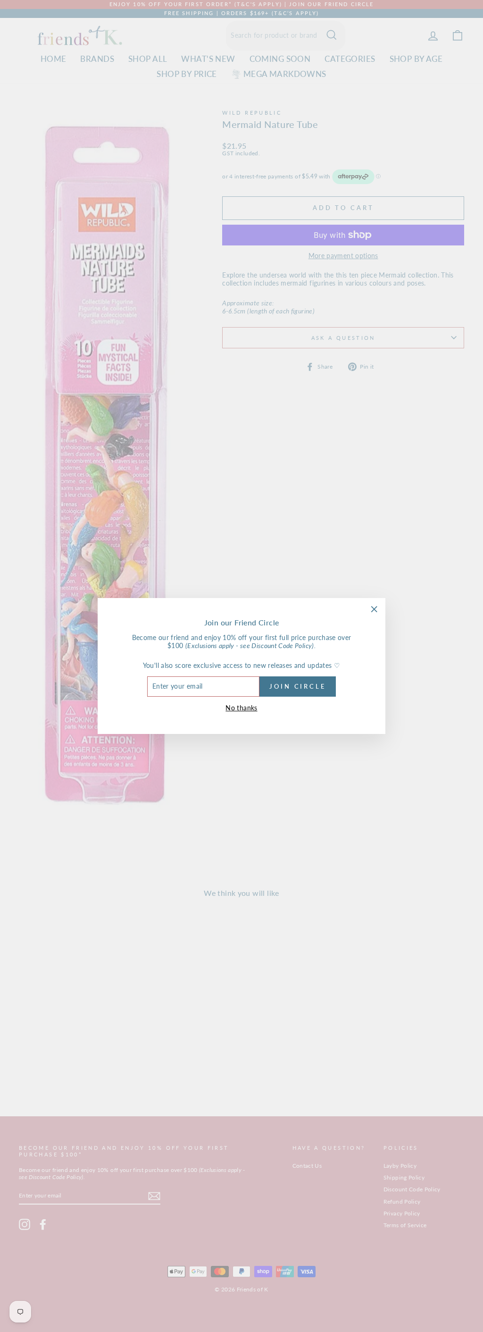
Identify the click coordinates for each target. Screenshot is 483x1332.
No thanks (241, 708)
